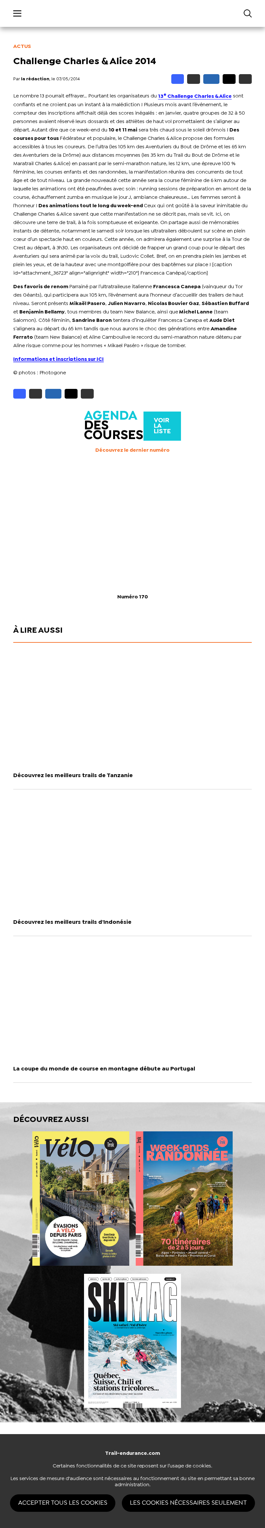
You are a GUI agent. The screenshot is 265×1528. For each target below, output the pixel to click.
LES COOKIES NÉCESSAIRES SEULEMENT (188, 1503)
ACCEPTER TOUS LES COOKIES (62, 1503)
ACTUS (22, 46)
